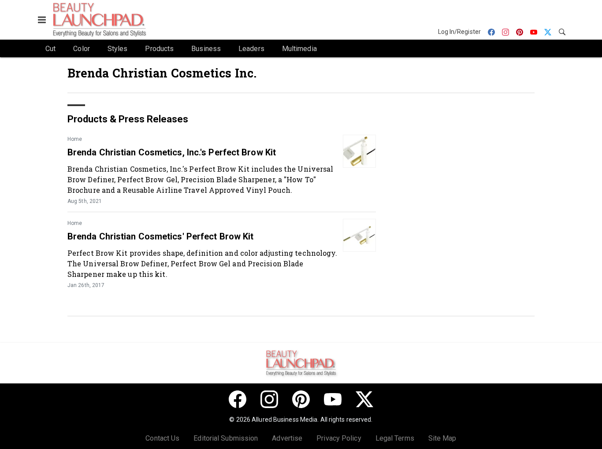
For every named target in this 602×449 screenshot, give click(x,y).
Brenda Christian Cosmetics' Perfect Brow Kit (160, 236)
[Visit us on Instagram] (269, 399)
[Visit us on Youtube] (333, 399)
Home (74, 139)
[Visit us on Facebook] (237, 399)
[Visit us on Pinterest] (301, 399)
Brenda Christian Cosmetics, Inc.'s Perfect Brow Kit (171, 152)
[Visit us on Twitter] (364, 399)
